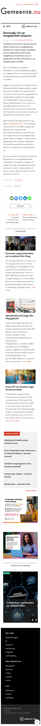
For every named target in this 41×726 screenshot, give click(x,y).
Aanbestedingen (11, 638)
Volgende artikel (27, 215)
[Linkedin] (25, 198)
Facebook (9, 670)
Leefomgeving (10, 656)
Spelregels (9, 698)
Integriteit (9, 652)
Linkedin (8, 677)
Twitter (8, 673)
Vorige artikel (14, 215)
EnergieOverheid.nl (15, 124)
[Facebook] (16, 198)
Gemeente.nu (20, 13)
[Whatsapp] (29, 198)
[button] (32, 620)
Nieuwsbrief (29, 4)
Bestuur (17, 186)
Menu (8, 26)
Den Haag (18, 180)
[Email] (12, 198)
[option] (20, 597)
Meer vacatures (31, 491)
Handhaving (10, 649)
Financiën (9, 645)
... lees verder (26, 362)
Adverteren (9, 690)
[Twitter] (21, 198)
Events (8, 680)
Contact (19, 4)
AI (6, 641)
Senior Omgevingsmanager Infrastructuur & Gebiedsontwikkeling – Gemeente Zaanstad (20, 453)
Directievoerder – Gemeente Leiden (17, 484)
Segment (6, 573)
